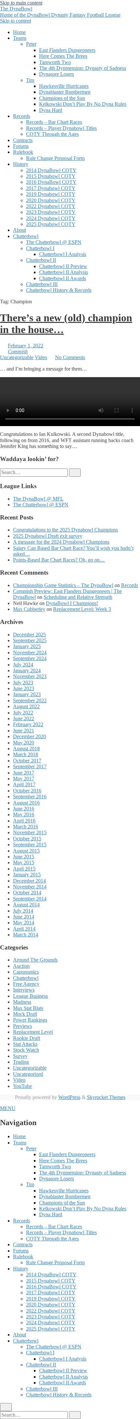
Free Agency (26, 984)
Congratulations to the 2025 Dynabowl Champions (65, 530)
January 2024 (27, 670)
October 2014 (27, 892)
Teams (19, 38)
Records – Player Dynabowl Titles (61, 128)
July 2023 (23, 682)
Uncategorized (28, 1074)
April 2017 (24, 784)
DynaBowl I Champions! (72, 603)
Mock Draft (25, 1014)
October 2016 (27, 790)
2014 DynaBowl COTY (51, 170)
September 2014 (30, 898)
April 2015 (24, 868)
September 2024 (30, 658)
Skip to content (15, 21)
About (19, 230)
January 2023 (27, 694)
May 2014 (23, 922)
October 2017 (27, 760)
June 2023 (23, 688)
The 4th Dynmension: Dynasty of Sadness (82, 68)
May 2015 (23, 862)
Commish (18, 351)
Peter (31, 44)
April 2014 (24, 929)
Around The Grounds (35, 960)
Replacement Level (33, 1032)
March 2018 (25, 754)
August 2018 (26, 748)
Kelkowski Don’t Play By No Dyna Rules (82, 104)
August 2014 (26, 904)
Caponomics (26, 972)
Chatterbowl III (42, 284)
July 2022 (23, 712)
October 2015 (27, 838)
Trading (21, 1062)
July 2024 (23, 664)
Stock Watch (26, 1050)
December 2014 (29, 881)
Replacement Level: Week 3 (82, 609)
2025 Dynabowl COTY (51, 224)
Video (41, 357)
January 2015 (27, 874)
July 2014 (23, 911)
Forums (21, 146)
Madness (22, 1002)
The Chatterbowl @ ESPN (53, 242)
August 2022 (26, 706)
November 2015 (30, 832)
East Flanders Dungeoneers (67, 50)
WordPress (69, 1097)
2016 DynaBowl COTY (51, 182)
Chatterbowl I (40, 248)
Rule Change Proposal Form (55, 158)
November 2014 (30, 886)
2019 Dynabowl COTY (51, 194)
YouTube (22, 1086)
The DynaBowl (60, 11)
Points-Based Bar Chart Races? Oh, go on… (59, 560)
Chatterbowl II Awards (62, 278)
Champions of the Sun (62, 98)
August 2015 (26, 850)
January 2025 (27, 646)
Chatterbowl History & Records (58, 290)
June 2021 (23, 730)
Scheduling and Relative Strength (78, 597)
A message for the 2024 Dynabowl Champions (61, 542)
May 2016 (23, 814)
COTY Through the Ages (52, 134)
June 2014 (23, 916)
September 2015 (30, 844)
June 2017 (23, 772)
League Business (30, 996)
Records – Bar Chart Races (54, 122)
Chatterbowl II (41, 260)
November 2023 (30, 676)
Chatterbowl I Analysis (62, 254)
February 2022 (28, 724)
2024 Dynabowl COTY (51, 218)
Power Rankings (30, 1020)
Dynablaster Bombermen (65, 92)
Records (21, 116)
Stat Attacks (25, 1044)
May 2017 (23, 778)
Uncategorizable (17, 357)
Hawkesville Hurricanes (64, 86)
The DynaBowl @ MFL (38, 499)
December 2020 (29, 736)
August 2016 (26, 802)
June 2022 (23, 718)
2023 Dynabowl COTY (51, 212)
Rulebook (23, 152)
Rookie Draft (26, 1038)
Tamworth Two (55, 62)
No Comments (70, 357)
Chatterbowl (25, 236)
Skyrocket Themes (106, 1097)
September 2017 (30, 766)
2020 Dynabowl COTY (51, 200)
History (20, 164)
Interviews (24, 990)
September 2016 (30, 796)
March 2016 (25, 826)
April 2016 (24, 820)
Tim (30, 80)
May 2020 (23, 742)
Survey (20, 1056)
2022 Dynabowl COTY (51, 206)
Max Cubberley (29, 609)
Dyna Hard (50, 110)
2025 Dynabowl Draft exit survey (47, 536)
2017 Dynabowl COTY (51, 188)
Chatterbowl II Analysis (63, 272)
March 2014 (25, 934)
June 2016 (23, 808)
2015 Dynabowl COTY (51, 176)
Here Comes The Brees (63, 56)
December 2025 (29, 634)
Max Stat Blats (28, 1008)
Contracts (23, 140)
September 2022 (30, 700)
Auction (21, 966)
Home (19, 32)
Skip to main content (21, 3)
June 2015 (23, 856)
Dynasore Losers (56, 74)
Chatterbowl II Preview (63, 266)
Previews (22, 1026)
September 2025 (30, 640)
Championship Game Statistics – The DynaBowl (63, 585)
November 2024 (30, 652)
